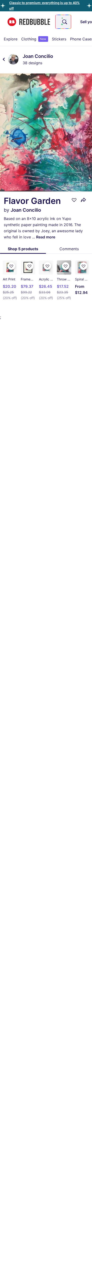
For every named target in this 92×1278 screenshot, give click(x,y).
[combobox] (63, 21)
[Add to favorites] (74, 200)
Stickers (59, 39)
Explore (10, 39)
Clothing (33, 39)
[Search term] (64, 21)
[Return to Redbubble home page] (29, 21)
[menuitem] (10, 39)
